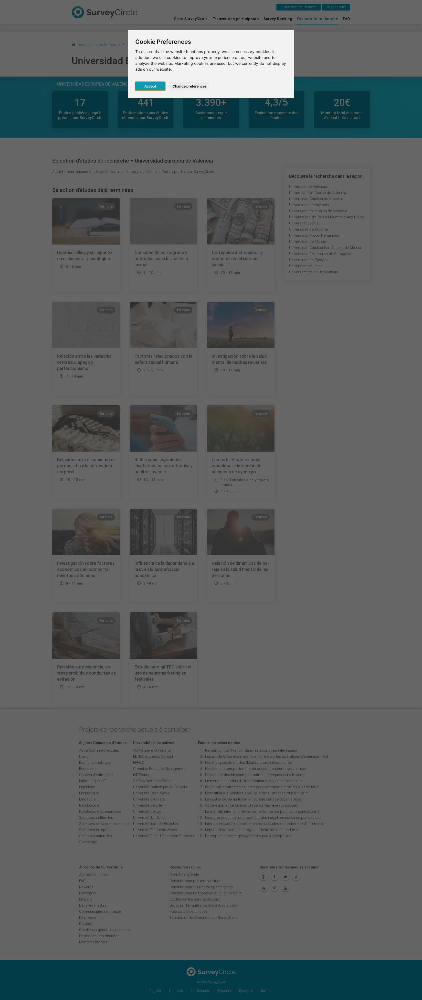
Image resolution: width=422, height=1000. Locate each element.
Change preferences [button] (189, 86)
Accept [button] (150, 86)
